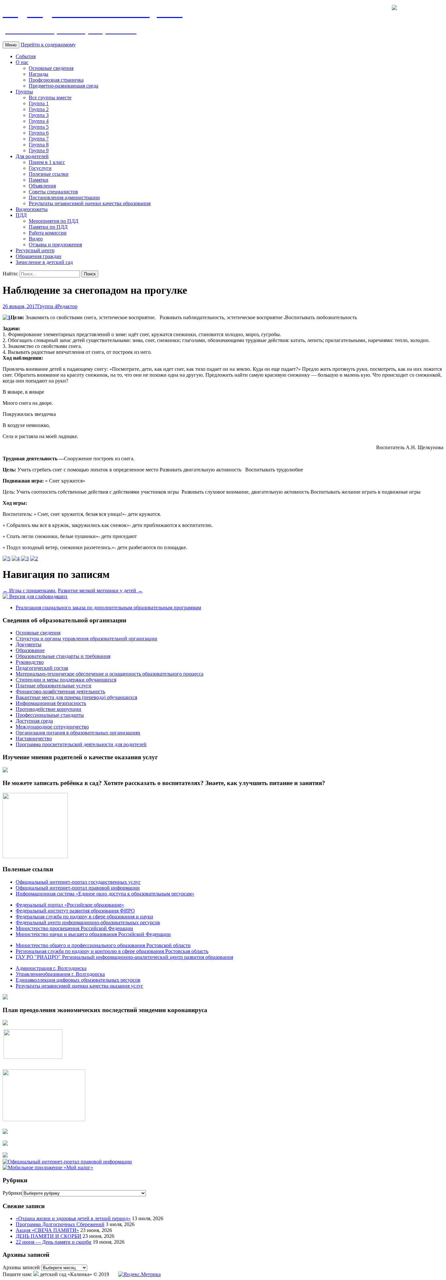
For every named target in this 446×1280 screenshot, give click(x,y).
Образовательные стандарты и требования (63, 656)
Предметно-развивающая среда (63, 86)
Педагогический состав (42, 668)
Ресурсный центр (35, 250)
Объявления (42, 186)
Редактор (67, 306)
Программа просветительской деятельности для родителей (81, 744)
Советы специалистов (53, 191)
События (26, 56)
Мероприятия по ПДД (53, 221)
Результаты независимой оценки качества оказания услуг (79, 986)
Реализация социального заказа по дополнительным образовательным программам (108, 607)
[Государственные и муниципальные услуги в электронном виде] (5, 1132)
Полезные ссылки (49, 174)
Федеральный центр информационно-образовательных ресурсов (88, 922)
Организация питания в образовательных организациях (78, 732)
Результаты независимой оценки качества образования (90, 203)
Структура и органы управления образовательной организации (86, 638)
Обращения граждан (38, 256)
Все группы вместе (50, 97)
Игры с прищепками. (29, 590)
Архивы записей (21, 1267)
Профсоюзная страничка (56, 80)
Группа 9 (39, 150)
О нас (22, 62)
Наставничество (34, 738)
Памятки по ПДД (48, 227)
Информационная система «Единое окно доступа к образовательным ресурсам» (105, 893)
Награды (38, 74)
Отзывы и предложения (55, 244)
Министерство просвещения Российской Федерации (74, 928)
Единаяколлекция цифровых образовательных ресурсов (78, 980)
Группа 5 (39, 127)
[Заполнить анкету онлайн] (5, 770)
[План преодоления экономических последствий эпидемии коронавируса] (5, 1023)
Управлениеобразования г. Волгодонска (60, 974)
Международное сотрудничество (52, 727)
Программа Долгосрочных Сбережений (60, 1224)
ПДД (21, 215)
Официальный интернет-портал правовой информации (78, 888)
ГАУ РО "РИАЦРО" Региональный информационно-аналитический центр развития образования (124, 957)
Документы (28, 644)
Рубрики (12, 1193)
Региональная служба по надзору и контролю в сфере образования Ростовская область (112, 951)
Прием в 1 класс (47, 162)
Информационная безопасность (51, 703)
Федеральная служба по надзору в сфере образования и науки (84, 916)
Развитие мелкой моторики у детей (100, 590)
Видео (36, 238)
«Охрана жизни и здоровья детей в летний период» (73, 1218)
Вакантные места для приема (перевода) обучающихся (76, 697)
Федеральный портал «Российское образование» (70, 905)
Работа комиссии (48, 233)
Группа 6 (39, 133)
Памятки (38, 180)
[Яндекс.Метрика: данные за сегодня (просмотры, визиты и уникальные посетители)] (139, 1274)
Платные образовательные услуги (53, 685)
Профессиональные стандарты (50, 715)
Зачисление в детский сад (44, 262)
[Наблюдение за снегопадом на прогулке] (6, 317)
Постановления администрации (64, 197)
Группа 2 (39, 109)
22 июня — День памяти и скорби (53, 1242)
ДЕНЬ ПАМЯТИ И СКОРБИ (48, 1236)
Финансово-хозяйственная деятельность (60, 691)
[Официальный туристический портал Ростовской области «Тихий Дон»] (5, 1155)
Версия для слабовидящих (38, 596)
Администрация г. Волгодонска (51, 968)
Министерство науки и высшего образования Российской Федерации (93, 934)
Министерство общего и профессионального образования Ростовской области (103, 945)
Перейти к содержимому (48, 44)
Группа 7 (39, 138)
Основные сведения (51, 68)
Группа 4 (39, 121)
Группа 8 (39, 144)
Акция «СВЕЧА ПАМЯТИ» (47, 1230)
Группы (24, 91)
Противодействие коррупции (48, 709)
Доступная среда (34, 721)
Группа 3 (39, 115)
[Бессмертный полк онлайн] (5, 997)
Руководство (30, 662)
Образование (30, 650)
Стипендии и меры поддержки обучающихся (66, 679)
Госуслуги (40, 168)
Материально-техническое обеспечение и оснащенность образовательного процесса (109, 674)
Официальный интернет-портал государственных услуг (78, 882)
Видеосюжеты (32, 209)
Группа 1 (39, 103)
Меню (11, 44)
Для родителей (32, 156)
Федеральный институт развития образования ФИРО (75, 910)
